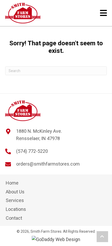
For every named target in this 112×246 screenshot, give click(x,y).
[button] (102, 236)
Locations (16, 209)
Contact (14, 218)
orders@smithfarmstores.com (48, 164)
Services (15, 200)
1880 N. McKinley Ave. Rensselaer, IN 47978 (39, 134)
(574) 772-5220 (32, 151)
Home (12, 183)
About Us (15, 191)
